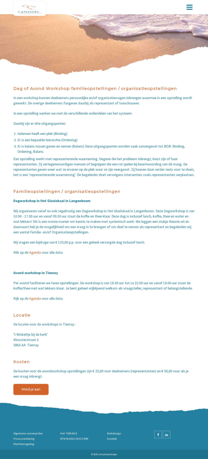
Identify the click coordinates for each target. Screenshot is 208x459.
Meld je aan (31, 389)
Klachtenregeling (23, 444)
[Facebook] (158, 434)
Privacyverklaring (24, 438)
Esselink (112, 438)
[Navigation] (189, 7)
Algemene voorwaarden (28, 433)
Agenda (35, 252)
